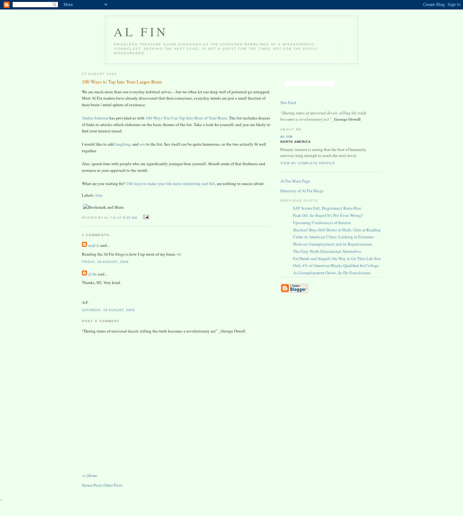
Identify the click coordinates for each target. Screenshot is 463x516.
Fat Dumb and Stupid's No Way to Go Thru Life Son (337, 258)
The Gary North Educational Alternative (327, 251)
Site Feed (288, 102)
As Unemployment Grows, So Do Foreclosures (332, 272)
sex (142, 144)
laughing (122, 144)
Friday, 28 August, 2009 (105, 262)
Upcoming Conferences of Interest (322, 222)
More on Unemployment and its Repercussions (332, 244)
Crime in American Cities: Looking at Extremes (333, 237)
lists (98, 195)
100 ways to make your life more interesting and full (170, 183)
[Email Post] (145, 217)
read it (93, 245)
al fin (92, 274)
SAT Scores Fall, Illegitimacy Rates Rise (327, 208)
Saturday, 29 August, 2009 (108, 310)
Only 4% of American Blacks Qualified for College (336, 265)
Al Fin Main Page (295, 181)
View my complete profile (307, 163)
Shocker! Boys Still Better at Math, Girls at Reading (337, 230)
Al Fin (141, 31)
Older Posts (113, 485)
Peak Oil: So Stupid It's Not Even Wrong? (328, 215)
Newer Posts (92, 485)
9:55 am (130, 217)
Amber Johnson (95, 118)
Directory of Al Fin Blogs (301, 191)
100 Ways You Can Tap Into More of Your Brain (186, 118)
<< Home (89, 475)
